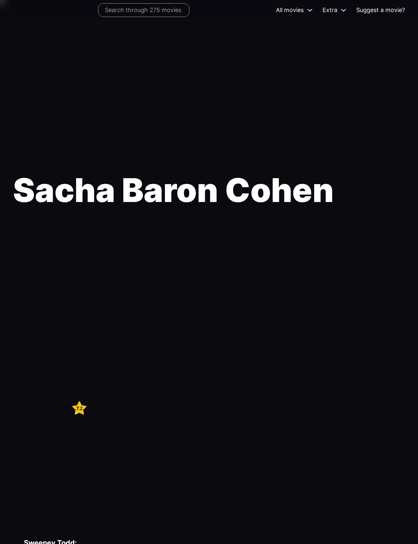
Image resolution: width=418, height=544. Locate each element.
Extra (330, 10)
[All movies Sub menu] (310, 10)
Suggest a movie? (380, 10)
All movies (290, 10)
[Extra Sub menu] (343, 10)
